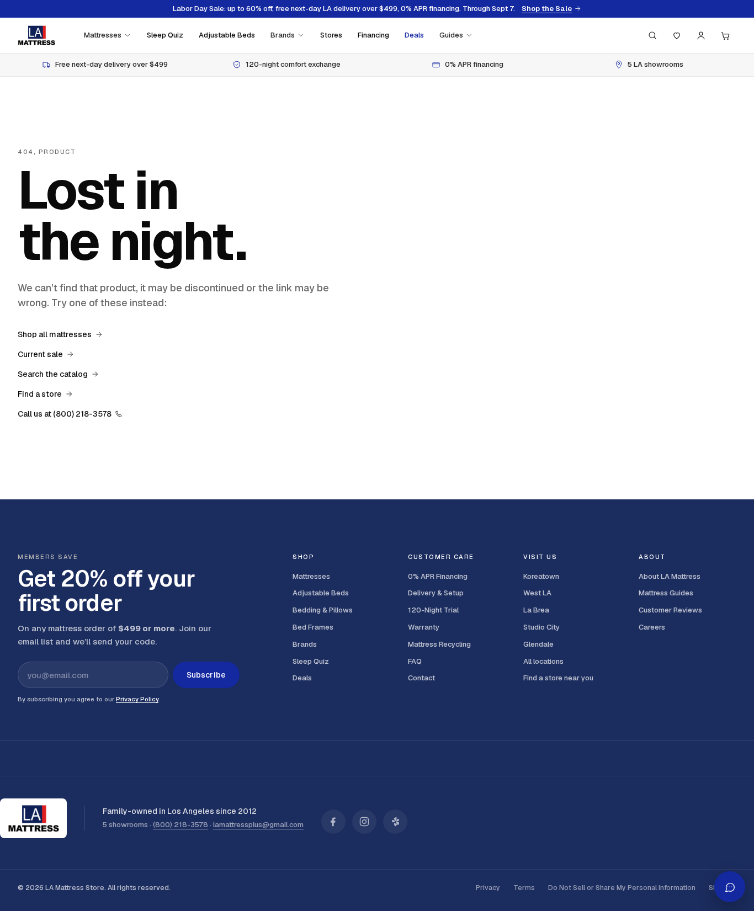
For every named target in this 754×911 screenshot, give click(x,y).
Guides (451, 35)
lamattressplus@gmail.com (258, 824)
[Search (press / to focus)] (652, 35)
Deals (414, 35)
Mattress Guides (666, 593)
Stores (331, 35)
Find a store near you (558, 678)
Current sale (40, 354)
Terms (524, 887)
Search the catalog (53, 374)
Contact (421, 678)
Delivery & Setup (436, 593)
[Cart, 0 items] (725, 35)
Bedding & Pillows (323, 610)
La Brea (536, 610)
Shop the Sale (547, 8)
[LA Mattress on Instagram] (364, 821)
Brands (282, 35)
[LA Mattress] (36, 35)
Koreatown (541, 576)
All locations (543, 661)
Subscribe (206, 675)
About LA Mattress (669, 576)
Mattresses (102, 35)
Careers (652, 627)
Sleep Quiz (165, 35)
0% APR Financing (438, 576)
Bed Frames (313, 627)
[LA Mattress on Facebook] (333, 821)
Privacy (488, 887)
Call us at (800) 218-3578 (64, 414)
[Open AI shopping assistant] (729, 886)
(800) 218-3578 (180, 824)
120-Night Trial (433, 610)
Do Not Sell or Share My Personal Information (621, 887)
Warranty (423, 627)
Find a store (40, 394)
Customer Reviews (670, 610)
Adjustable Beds (227, 35)
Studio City (541, 627)
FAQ (415, 661)
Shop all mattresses (55, 334)
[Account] (701, 35)
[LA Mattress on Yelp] (395, 821)
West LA (537, 593)
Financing (373, 35)
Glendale (538, 644)
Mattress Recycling (439, 644)
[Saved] (677, 35)
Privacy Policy (137, 699)
